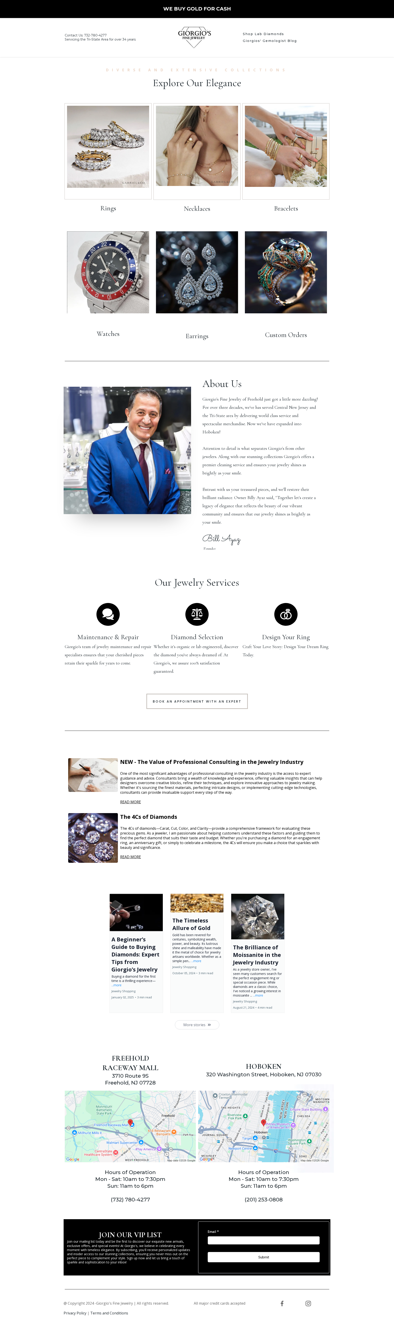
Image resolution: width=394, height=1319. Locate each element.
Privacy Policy (75, 1313)
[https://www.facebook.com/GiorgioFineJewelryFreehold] (282, 1303)
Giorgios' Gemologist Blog (270, 41)
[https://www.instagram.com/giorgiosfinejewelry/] (308, 1303)
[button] (136, 953)
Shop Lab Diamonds (263, 34)
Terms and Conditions (109, 1313)
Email (213, 1232)
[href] (130, 1126)
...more (116, 985)
